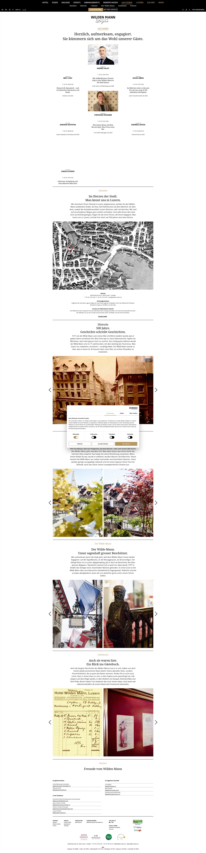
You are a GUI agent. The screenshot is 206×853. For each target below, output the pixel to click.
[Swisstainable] (108, 837)
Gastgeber (127, 2)
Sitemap (66, 825)
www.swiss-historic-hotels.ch (61, 805)
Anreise (55, 822)
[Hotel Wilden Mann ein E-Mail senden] (183, 9)
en (6, 10)
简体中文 (18, 10)
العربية (24, 10)
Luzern (139, 2)
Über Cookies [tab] (133, 413)
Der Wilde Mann (108, 6)
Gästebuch (122, 6)
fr (9, 10)
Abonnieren (78, 822)
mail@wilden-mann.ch (115, 297)
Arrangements (92, 2)
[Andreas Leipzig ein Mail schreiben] (138, 129)
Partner (133, 6)
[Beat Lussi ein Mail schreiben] (68, 82)
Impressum (67, 824)
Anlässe (65, 2)
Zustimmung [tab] (110, 413)
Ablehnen (80, 444)
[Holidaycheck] (137, 828)
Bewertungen (110, 2)
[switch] (94, 437)
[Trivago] (137, 832)
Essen (55, 2)
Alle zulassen (126, 444)
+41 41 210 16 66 (97, 844)
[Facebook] (109, 822)
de (2, 10)
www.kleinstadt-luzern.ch (112, 794)
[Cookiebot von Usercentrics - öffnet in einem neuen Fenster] (130, 408)
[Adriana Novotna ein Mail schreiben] (68, 129)
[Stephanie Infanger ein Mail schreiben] (103, 119)
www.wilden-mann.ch (132, 844)
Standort (73, 6)
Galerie (151, 2)
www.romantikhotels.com (60, 801)
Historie (83, 6)
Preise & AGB (67, 822)
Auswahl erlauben (103, 444)
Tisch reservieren (198, 10)
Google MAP (102, 316)
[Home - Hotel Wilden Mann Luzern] (103, 20)
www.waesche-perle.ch (59, 790)
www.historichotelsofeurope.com (63, 809)
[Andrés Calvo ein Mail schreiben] (103, 73)
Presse (54, 825)
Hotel (45, 2)
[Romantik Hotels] (96, 837)
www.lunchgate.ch (110, 786)
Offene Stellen (57, 824)
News (161, 2)
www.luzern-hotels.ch (59, 813)
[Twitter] (113, 822)
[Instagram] (111, 822)
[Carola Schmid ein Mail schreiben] (68, 176)
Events (76, 2)
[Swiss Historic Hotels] (84, 837)
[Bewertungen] (190, 9)
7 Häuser (94, 6)
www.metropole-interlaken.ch (62, 786)
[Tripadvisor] (137, 825)
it (13, 10)
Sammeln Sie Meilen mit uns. (114, 828)
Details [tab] (122, 413)
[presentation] (50, 390)
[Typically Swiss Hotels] (121, 837)
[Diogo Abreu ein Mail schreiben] (138, 82)
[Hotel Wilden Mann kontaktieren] (186, 9)
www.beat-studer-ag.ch (112, 790)
